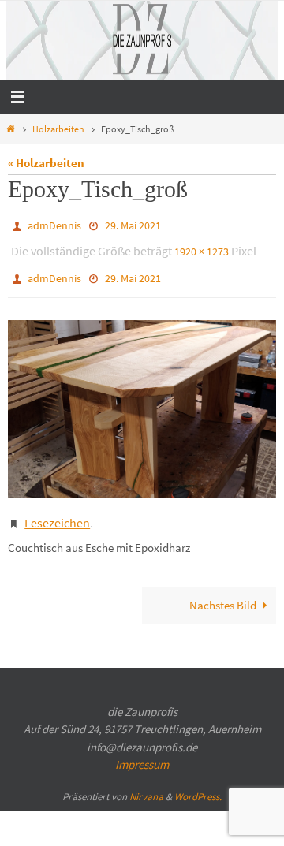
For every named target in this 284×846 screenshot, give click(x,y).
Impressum (142, 750)
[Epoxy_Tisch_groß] (142, 398)
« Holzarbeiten (46, 162)
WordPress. (198, 781)
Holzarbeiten (58, 129)
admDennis (54, 225)
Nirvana (146, 781)
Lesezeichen (57, 510)
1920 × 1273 (201, 247)
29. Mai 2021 (133, 225)
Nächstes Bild (222, 590)
